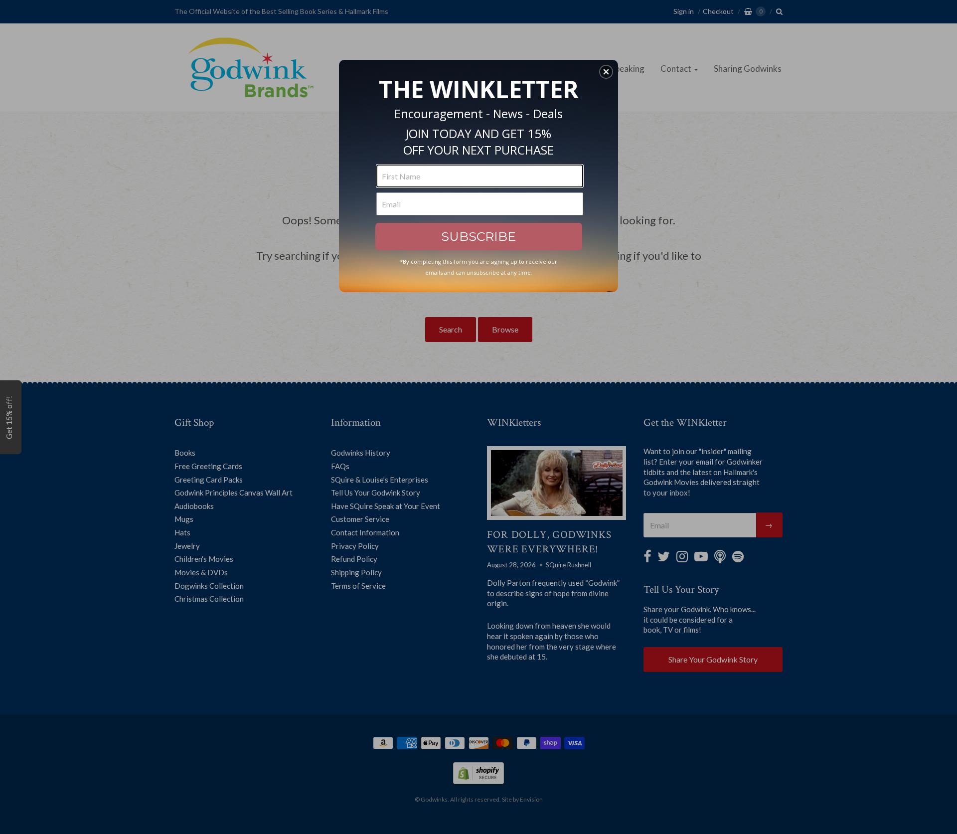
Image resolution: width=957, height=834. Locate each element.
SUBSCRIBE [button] (478, 236)
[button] (606, 72)
